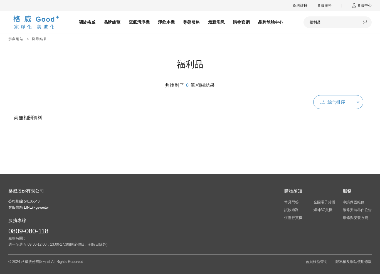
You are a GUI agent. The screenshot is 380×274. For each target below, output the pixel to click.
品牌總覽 (112, 22)
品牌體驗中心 (270, 22)
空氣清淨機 (139, 21)
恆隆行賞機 (293, 218)
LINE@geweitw (36, 207)
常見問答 (291, 202)
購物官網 (241, 22)
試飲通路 (291, 210)
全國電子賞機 (324, 202)
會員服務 (324, 5)
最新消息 (216, 21)
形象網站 (15, 39)
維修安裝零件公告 (357, 210)
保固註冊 (300, 5)
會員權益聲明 (316, 262)
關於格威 (87, 22)
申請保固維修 (353, 202)
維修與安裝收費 (355, 218)
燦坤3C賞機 (323, 210)
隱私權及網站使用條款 (353, 262)
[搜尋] (364, 22)
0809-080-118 (28, 231)
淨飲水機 (166, 21)
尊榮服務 (191, 22)
